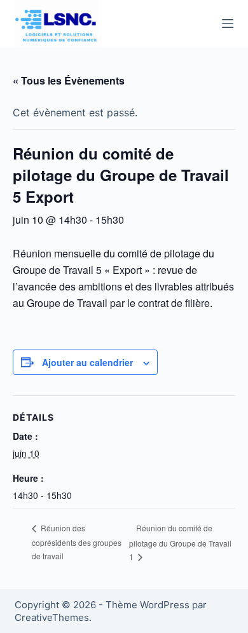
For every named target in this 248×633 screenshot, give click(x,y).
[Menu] (227, 23)
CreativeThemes (52, 617)
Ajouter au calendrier (87, 362)
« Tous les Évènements (69, 80)
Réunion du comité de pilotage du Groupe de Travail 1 (180, 542)
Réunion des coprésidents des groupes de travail (76, 541)
